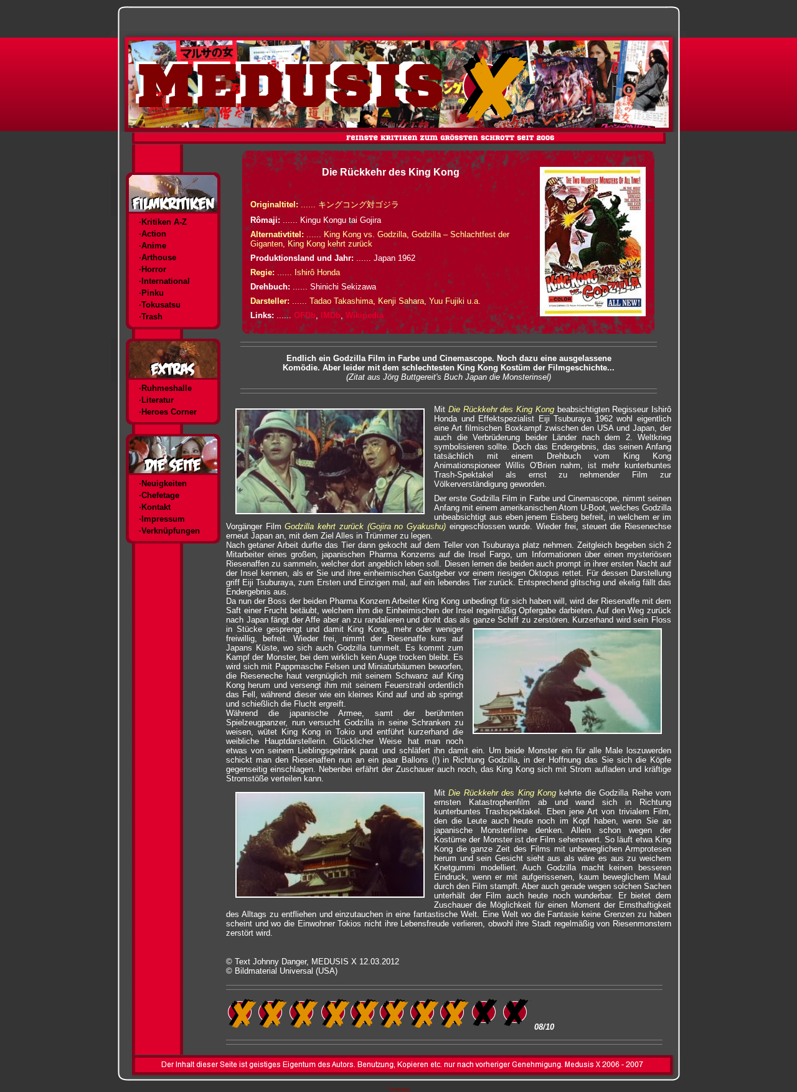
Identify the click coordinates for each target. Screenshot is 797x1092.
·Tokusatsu (160, 304)
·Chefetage (159, 495)
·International (164, 281)
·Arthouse (157, 257)
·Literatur (156, 400)
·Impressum (162, 519)
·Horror (152, 269)
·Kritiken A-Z (163, 222)
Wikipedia (365, 315)
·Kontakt (155, 507)
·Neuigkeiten (163, 483)
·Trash (151, 316)
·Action (152, 233)
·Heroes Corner (168, 412)
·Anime (152, 245)
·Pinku (151, 293)
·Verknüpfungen (169, 530)
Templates (399, 1089)
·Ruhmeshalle (165, 388)
